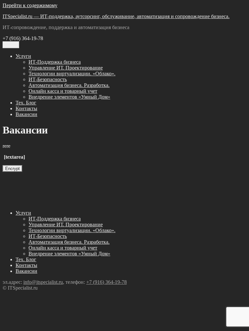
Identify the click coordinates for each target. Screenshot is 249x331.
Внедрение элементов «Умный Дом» (69, 97)
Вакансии (26, 114)
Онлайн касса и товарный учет (63, 91)
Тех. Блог (26, 102)
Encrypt (12, 168)
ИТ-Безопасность (48, 79)
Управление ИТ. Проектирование (66, 67)
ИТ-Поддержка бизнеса (55, 62)
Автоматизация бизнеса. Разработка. (69, 85)
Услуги (23, 56)
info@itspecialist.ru (43, 282)
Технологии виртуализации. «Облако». (72, 73)
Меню (11, 44)
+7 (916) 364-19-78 (106, 282)
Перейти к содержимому (30, 5)
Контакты (26, 108)
